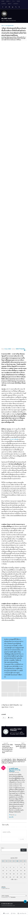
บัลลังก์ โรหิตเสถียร (20, 349)
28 (17, 877)
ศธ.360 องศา (6, 18)
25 (6, 877)
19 (10, 874)
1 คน (15, 814)
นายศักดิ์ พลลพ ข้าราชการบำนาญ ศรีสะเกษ (14, 770)
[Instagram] (9, 7)
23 (24, 874)
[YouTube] (12, 7)
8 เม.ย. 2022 (8, 349)
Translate (12, 897)
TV (13, 1)
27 (14, 877)
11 (6, 870)
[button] (9, 686)
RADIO (18, 1)
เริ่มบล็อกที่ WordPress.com (8, 905)
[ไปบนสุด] (25, 901)
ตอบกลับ (11, 817)
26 (10, 877)
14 (17, 870)
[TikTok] (16, 7)
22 (21, 874)
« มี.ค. (12, 879)
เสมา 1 (3, 25)
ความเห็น (22, 839)
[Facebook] (2, 7)
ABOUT (9, 3)
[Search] (19, 7)
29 (21, 877)
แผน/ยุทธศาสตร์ (9, 25)
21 (17, 874)
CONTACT (15, 3)
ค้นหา (2, 848)
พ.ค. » (15, 879)
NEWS (7, 1)
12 (10, 870)
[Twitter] (6, 7)
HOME (2, 1)
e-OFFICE (3, 3)
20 (14, 874)
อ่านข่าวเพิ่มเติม (14, 439)
